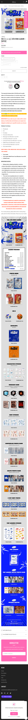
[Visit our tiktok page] (7, 693)
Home (2, 671)
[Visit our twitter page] (10, 693)
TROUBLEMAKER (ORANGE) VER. (9, 61)
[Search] (23, 2)
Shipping (2, 47)
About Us (3, 675)
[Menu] (2, 2)
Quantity (3, 74)
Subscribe (14, 657)
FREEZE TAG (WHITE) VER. (8, 58)
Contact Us (3, 680)
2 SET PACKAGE (6, 64)
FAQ (2, 677)
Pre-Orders (3, 673)
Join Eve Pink (4, 682)
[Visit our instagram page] (4, 693)
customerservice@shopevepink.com (9, 689)
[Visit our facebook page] (1, 693)
